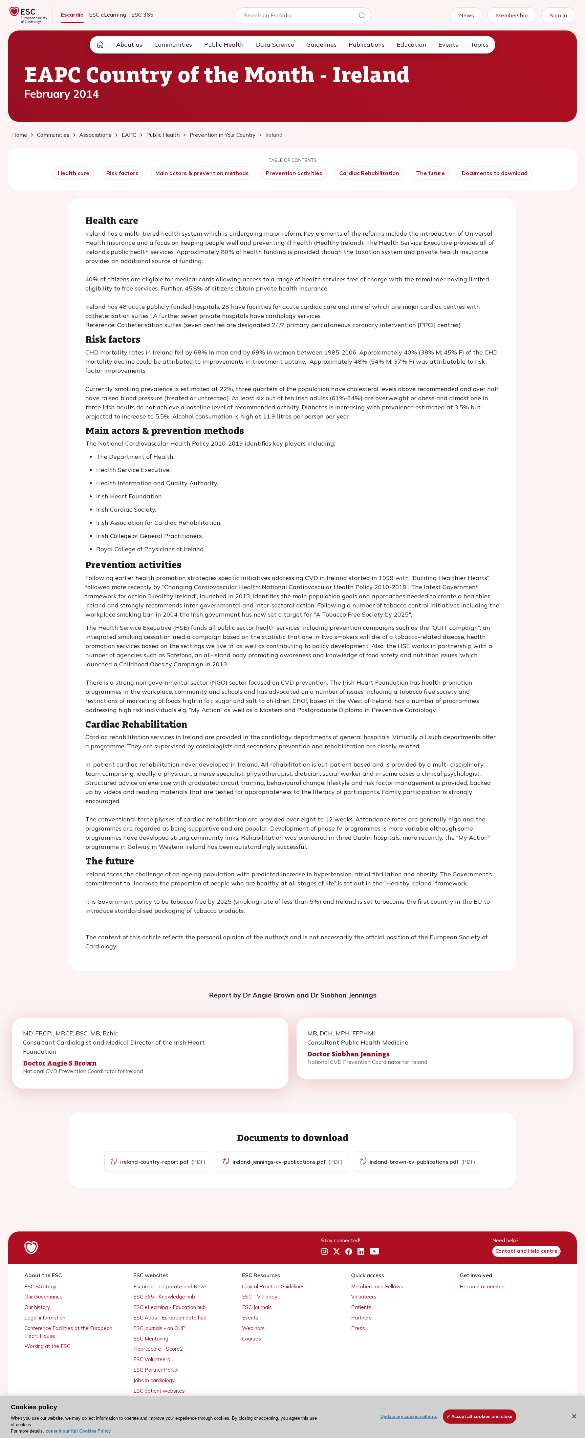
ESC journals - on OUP (159, 1328)
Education (411, 44)
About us (129, 44)
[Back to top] (563, 1389)
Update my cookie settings (409, 1416)
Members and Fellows (377, 1286)
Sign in (558, 15)
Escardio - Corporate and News (170, 1286)
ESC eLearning (107, 14)
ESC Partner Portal (155, 1370)
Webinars (253, 1328)
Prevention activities (294, 173)
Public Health (224, 44)
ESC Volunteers (151, 1359)
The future (430, 173)
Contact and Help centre (526, 1251)
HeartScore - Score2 (158, 1349)
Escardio (72, 14)
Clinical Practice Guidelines (273, 1286)
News (466, 15)
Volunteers (363, 1296)
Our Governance (43, 1296)
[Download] (113, 1161)
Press (358, 1328)
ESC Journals (257, 1307)
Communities (173, 44)
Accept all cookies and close (482, 1416)
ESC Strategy (40, 1286)
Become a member (482, 1286)
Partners (361, 1317)
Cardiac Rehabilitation (369, 173)
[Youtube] (374, 1251)
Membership (512, 15)
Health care (73, 173)
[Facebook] (348, 1251)
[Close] (574, 1416)
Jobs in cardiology (154, 1380)
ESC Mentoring (150, 1338)
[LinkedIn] (361, 1251)
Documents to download (494, 173)
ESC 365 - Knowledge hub (164, 1296)
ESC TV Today (259, 1296)
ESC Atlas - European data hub (170, 1317)
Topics (479, 44)
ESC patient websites (159, 1391)
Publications (367, 44)
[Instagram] (324, 1251)
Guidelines (321, 44)
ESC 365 (142, 14)
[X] (336, 1251)
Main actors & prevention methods (202, 173)
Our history (37, 1307)
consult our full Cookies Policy (78, 1431)
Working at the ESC (47, 1346)
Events (448, 44)
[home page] (100, 44)
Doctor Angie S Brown (59, 1063)
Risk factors (122, 173)
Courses (251, 1338)
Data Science (275, 44)
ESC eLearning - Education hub (169, 1307)
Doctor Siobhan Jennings (348, 1053)
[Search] (362, 17)
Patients (361, 1307)
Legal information (44, 1317)
